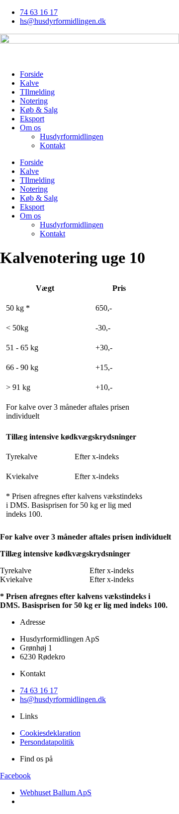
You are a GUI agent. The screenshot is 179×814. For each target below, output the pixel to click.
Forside (31, 74)
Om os (30, 127)
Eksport (32, 118)
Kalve (29, 83)
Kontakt (52, 145)
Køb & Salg (39, 110)
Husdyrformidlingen (71, 136)
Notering (34, 101)
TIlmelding (37, 92)
